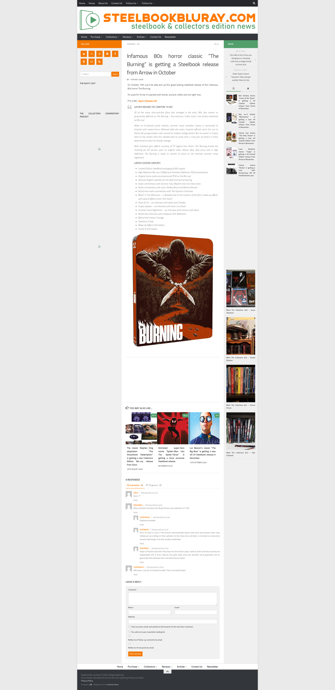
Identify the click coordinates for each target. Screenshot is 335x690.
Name (131, 607)
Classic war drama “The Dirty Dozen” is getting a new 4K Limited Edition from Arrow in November (247, 138)
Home (82, 3)
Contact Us (116, 3)
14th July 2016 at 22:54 (149, 493)
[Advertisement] (173, 379)
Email (177, 607)
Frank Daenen (145, 517)
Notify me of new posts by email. (141, 648)
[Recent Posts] (233, 89)
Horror (131, 44)
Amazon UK (151, 100)
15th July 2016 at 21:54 (159, 529)
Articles (140, 36)
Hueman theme (113, 685)
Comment (132, 590)
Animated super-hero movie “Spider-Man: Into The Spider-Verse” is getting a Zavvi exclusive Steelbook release (171, 455)
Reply (135, 500)
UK (138, 44)
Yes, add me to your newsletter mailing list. (148, 632)
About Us (103, 3)
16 (155, 415)
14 (186, 415)
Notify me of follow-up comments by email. (145, 640)
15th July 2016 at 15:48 (161, 517)
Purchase (95, 36)
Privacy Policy (87, 681)
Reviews (127, 36)
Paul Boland (144, 529)
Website (131, 617)
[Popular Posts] (248, 89)
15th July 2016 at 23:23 (160, 548)
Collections (111, 36)
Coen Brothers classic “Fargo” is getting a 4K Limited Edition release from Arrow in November (247, 154)
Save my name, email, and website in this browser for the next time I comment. (162, 627)
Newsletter (170, 36)
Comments (136, 485)
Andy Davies (137, 505)
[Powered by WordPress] (91, 684)
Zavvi (141, 100)
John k (135, 493)
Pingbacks (155, 485)
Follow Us (131, 3)
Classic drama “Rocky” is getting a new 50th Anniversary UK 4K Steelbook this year (247, 170)
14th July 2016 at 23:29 (153, 505)
